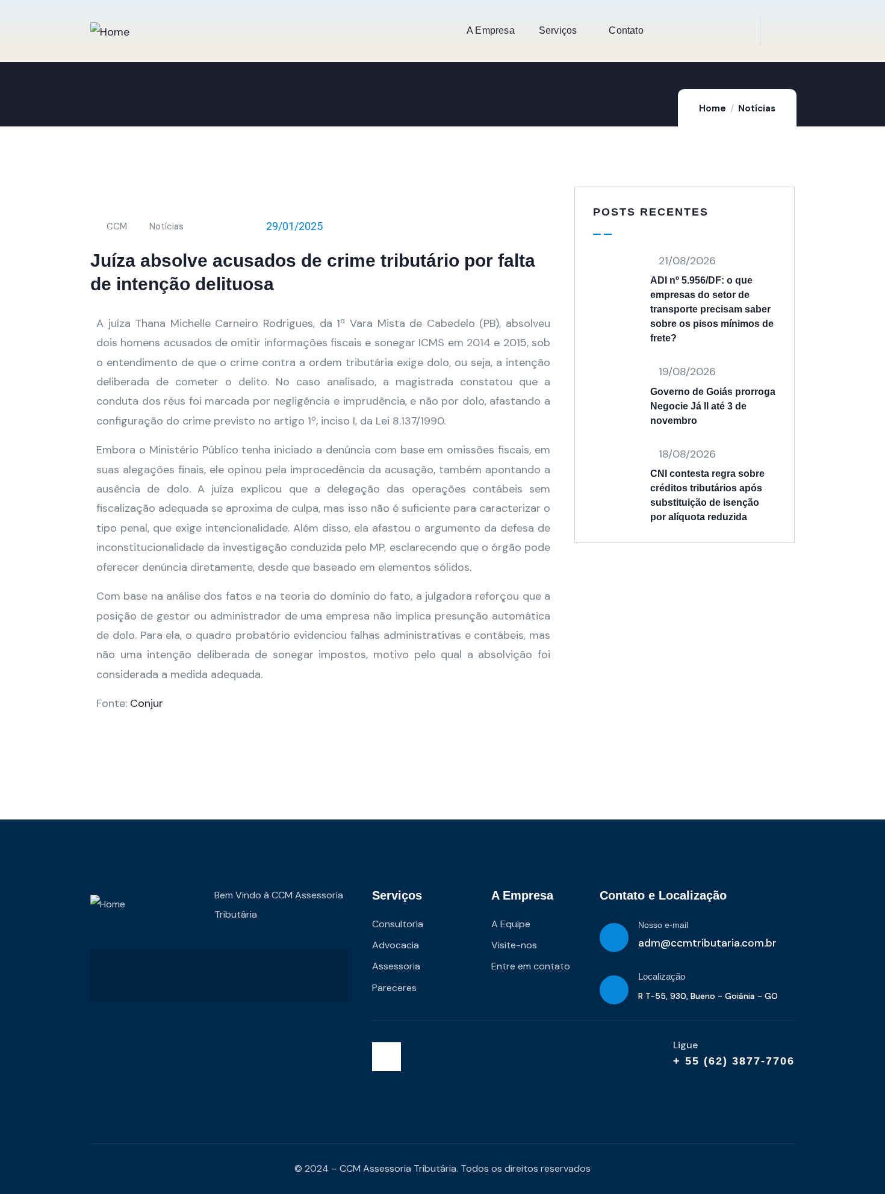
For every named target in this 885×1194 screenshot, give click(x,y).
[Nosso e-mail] (614, 937)
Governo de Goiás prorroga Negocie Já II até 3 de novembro (712, 406)
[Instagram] (386, 1056)
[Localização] (614, 989)
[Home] (109, 32)
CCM (117, 226)
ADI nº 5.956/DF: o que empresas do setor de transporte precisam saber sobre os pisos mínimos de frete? (712, 309)
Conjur (146, 703)
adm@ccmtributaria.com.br (707, 943)
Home (712, 108)
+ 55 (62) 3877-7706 (734, 1061)
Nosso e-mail (663, 925)
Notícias (756, 108)
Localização (661, 976)
